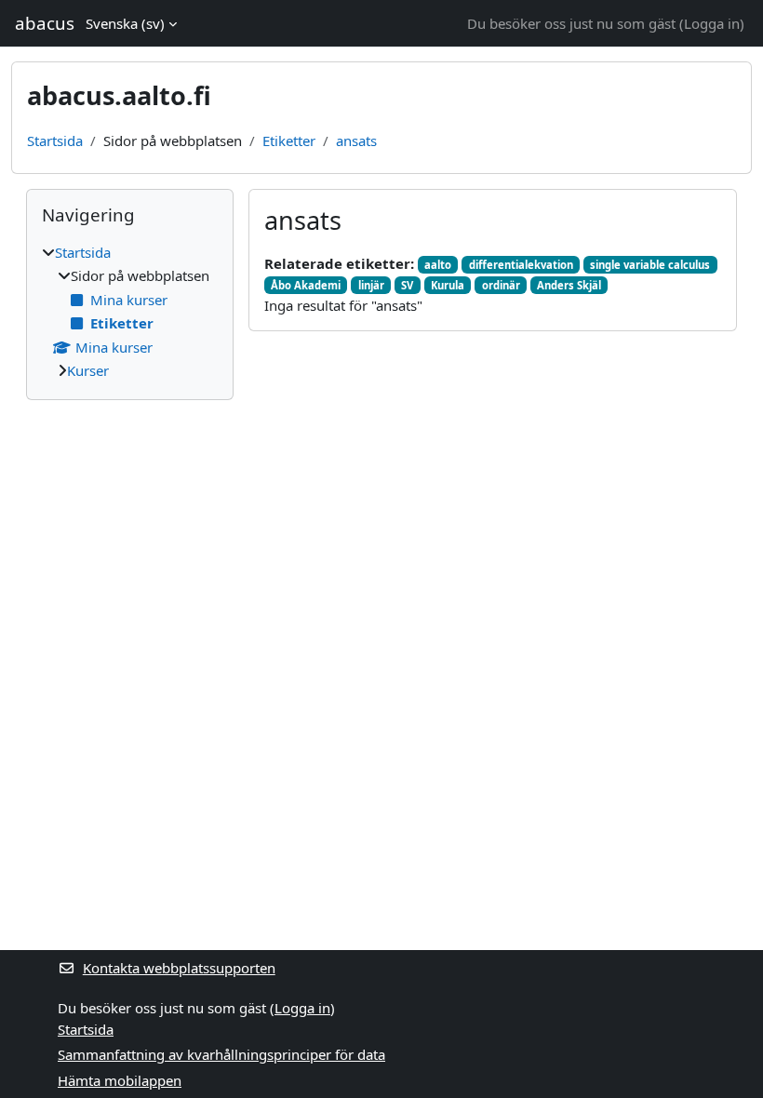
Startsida (55, 140)
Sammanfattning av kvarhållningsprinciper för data (221, 1054)
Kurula (447, 285)
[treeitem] (130, 312)
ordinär (501, 285)
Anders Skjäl (569, 285)
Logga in (712, 23)
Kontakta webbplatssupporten (179, 967)
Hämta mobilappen (119, 1080)
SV (407, 285)
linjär (371, 285)
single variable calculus (650, 265)
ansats (356, 140)
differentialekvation (521, 265)
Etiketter (288, 140)
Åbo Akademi (306, 285)
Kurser (88, 370)
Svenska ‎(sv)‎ (125, 23)
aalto (437, 265)
